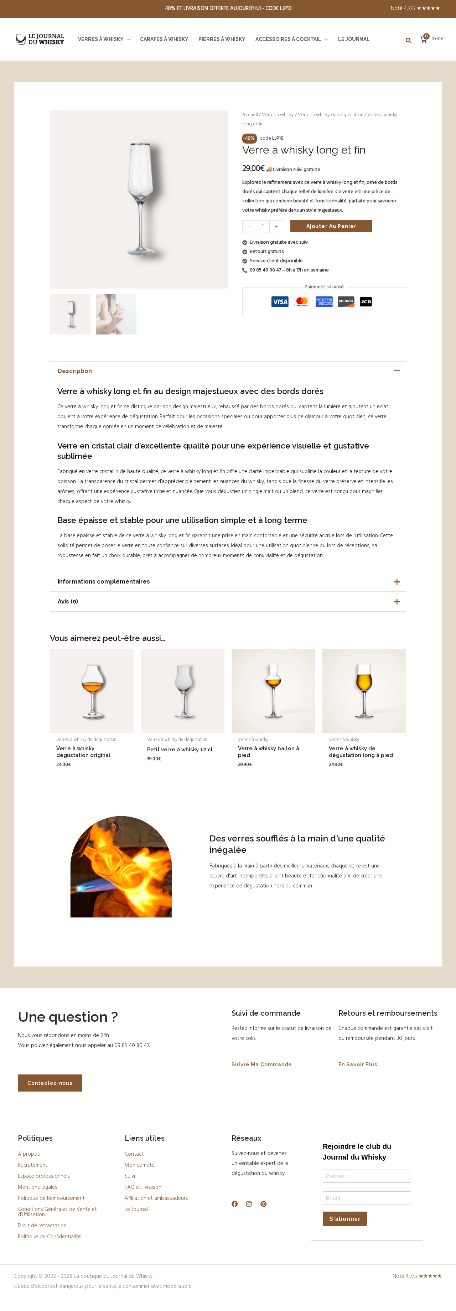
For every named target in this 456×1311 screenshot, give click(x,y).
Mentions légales (37, 1187)
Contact (134, 1154)
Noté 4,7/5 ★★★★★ (415, 8)
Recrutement (32, 1165)
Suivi (130, 1176)
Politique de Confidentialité (49, 1237)
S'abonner (345, 1219)
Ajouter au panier (331, 226)
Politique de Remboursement (51, 1198)
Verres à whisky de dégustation (330, 115)
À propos (29, 1154)
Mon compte (140, 1165)
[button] (127, 39)
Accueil (250, 115)
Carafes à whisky (164, 39)
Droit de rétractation (42, 1226)
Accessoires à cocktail (288, 39)
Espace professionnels (44, 1176)
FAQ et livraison (143, 1187)
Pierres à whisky (221, 39)
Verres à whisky (101, 39)
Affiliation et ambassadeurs (156, 1198)
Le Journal (354, 39)
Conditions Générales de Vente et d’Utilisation (57, 1212)
